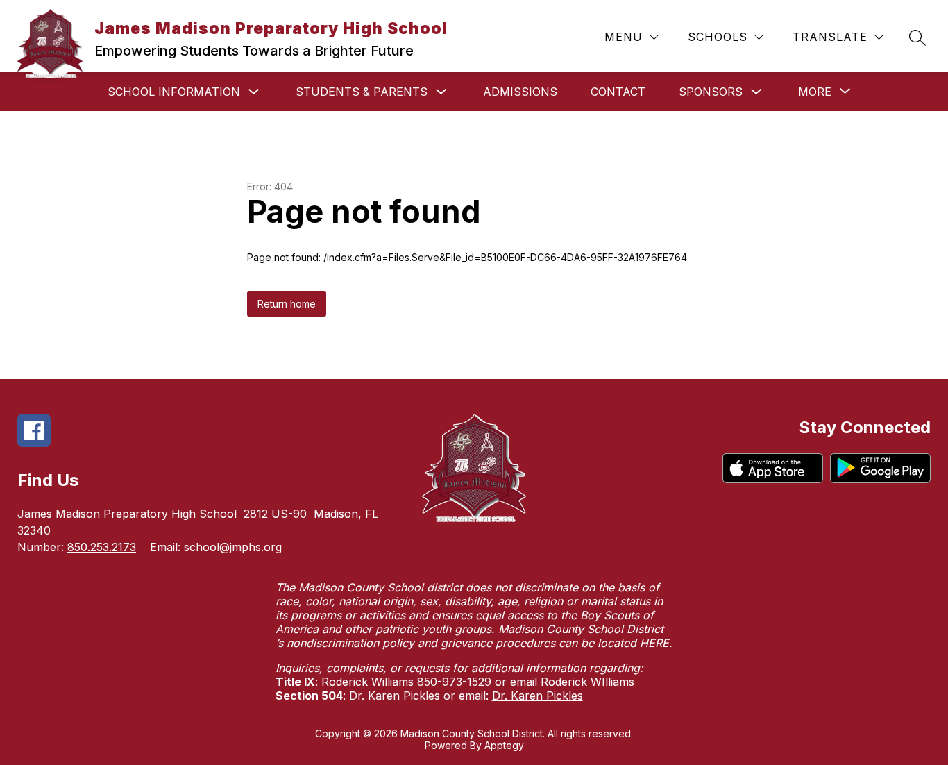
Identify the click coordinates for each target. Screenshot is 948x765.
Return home (286, 304)
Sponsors (711, 92)
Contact (618, 92)
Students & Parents (362, 92)
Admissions (520, 92)
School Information (174, 92)
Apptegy (504, 745)
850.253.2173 (101, 547)
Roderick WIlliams (587, 682)
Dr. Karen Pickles (537, 696)
